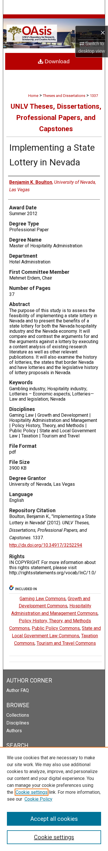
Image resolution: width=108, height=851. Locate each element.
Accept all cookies (54, 818)
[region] (54, 799)
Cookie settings (32, 792)
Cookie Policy (38, 799)
